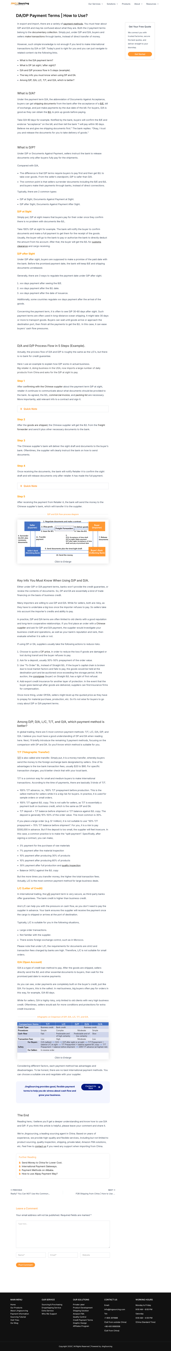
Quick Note (30, 408)
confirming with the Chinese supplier (43, 386)
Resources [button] (151, 4)
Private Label (78, 1304)
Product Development (83, 1307)
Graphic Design (80, 1323)
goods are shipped (37, 425)
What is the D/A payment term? (36, 60)
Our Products (16, 1307)
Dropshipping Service (51, 1307)
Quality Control (79, 1317)
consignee (38, 676)
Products (126, 4)
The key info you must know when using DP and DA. (48, 75)
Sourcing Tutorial (18, 1317)
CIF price (45, 651)
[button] (101, 4)
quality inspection (71, 865)
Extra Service (48, 1310)
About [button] (137, 4)
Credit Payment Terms (83, 1320)
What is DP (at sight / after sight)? (38, 65)
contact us (40, 1146)
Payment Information (19, 1314)
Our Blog (14, 1323)
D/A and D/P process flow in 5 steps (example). (45, 70)
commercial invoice (59, 395)
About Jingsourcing (19, 1310)
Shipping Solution (81, 1310)
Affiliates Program (81, 1326)
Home (13, 1304)
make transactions (35, 36)
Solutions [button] (111, 4)
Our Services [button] (94, 4)
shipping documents (45, 103)
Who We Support (49, 1314)
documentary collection (44, 32)
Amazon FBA (78, 1314)
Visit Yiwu (14, 1320)
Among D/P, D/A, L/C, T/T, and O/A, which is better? (47, 80)
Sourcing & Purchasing (52, 1304)
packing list (82, 395)
